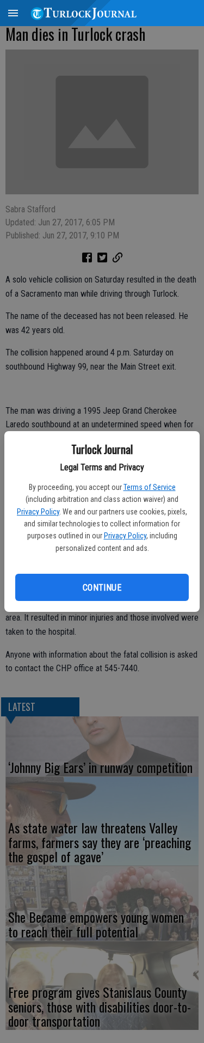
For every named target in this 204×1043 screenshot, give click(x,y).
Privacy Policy (38, 511)
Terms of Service (149, 487)
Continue (102, 587)
